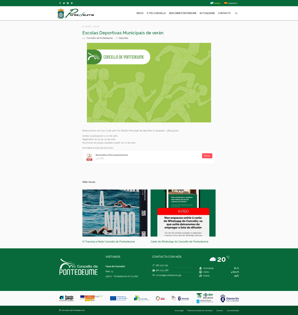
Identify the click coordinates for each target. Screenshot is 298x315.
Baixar (207, 156)
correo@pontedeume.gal (168, 279)
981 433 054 (162, 269)
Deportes (123, 38)
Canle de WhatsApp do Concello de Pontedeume (111, 241)
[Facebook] (60, 3)
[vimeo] (64, 3)
